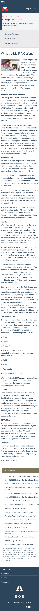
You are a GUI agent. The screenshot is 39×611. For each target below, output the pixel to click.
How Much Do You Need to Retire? (17, 501)
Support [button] (6, 573)
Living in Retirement (11, 43)
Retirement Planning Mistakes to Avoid (18, 524)
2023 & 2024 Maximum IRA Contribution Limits (21, 497)
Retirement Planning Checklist (15, 508)
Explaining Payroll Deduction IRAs (17, 527)
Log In (28, 9)
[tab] (19, 34)
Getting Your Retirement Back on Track (19, 512)
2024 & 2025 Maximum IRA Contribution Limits (21, 480)
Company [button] (6, 582)
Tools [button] (5, 578)
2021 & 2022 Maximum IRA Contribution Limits (21, 493)
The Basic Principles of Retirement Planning (20, 537)
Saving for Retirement (12, 34)
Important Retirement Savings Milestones (19, 544)
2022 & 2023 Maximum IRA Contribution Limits (21, 484)
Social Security (10, 38)
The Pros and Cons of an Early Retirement (20, 520)
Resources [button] (7, 569)
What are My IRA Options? (14, 541)
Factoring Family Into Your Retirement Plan (20, 516)
